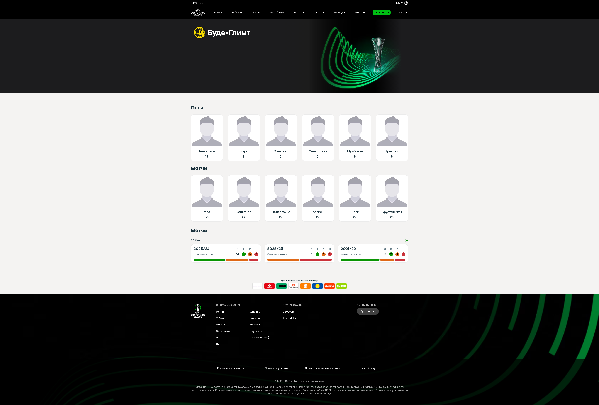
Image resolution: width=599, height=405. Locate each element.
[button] (299, 12)
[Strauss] (269, 286)
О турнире (255, 331)
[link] (218, 12)
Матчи (220, 311)
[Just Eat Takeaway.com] (305, 286)
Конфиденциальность (230, 368)
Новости (254, 318)
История (254, 324)
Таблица (221, 318)
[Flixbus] (341, 286)
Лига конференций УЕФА (198, 12)
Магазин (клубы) (259, 337)
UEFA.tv (220, 324)
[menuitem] (219, 12)
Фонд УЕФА (289, 318)
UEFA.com (289, 311)
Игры (219, 337)
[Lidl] (317, 286)
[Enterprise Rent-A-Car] (281, 286)
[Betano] (329, 286)
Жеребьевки (223, 331)
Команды (254, 311)
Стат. (219, 344)
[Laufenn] (257, 286)
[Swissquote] (293, 286)
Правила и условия (276, 368)
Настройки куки (368, 368)
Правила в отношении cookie (322, 368)
